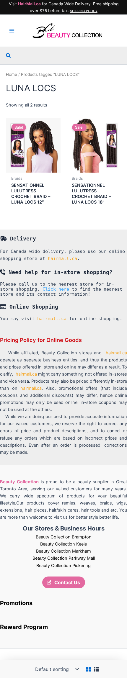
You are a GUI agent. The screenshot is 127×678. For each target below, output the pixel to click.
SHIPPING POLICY (83, 11)
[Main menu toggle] (12, 31)
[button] (8, 55)
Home (11, 74)
